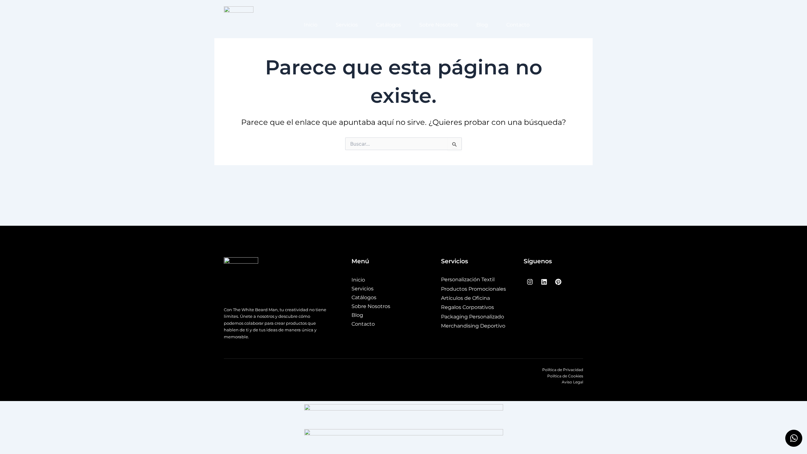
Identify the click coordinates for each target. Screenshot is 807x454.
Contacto (518, 25)
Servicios (347, 25)
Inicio (310, 25)
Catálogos (388, 25)
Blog (482, 25)
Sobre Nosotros (438, 25)
